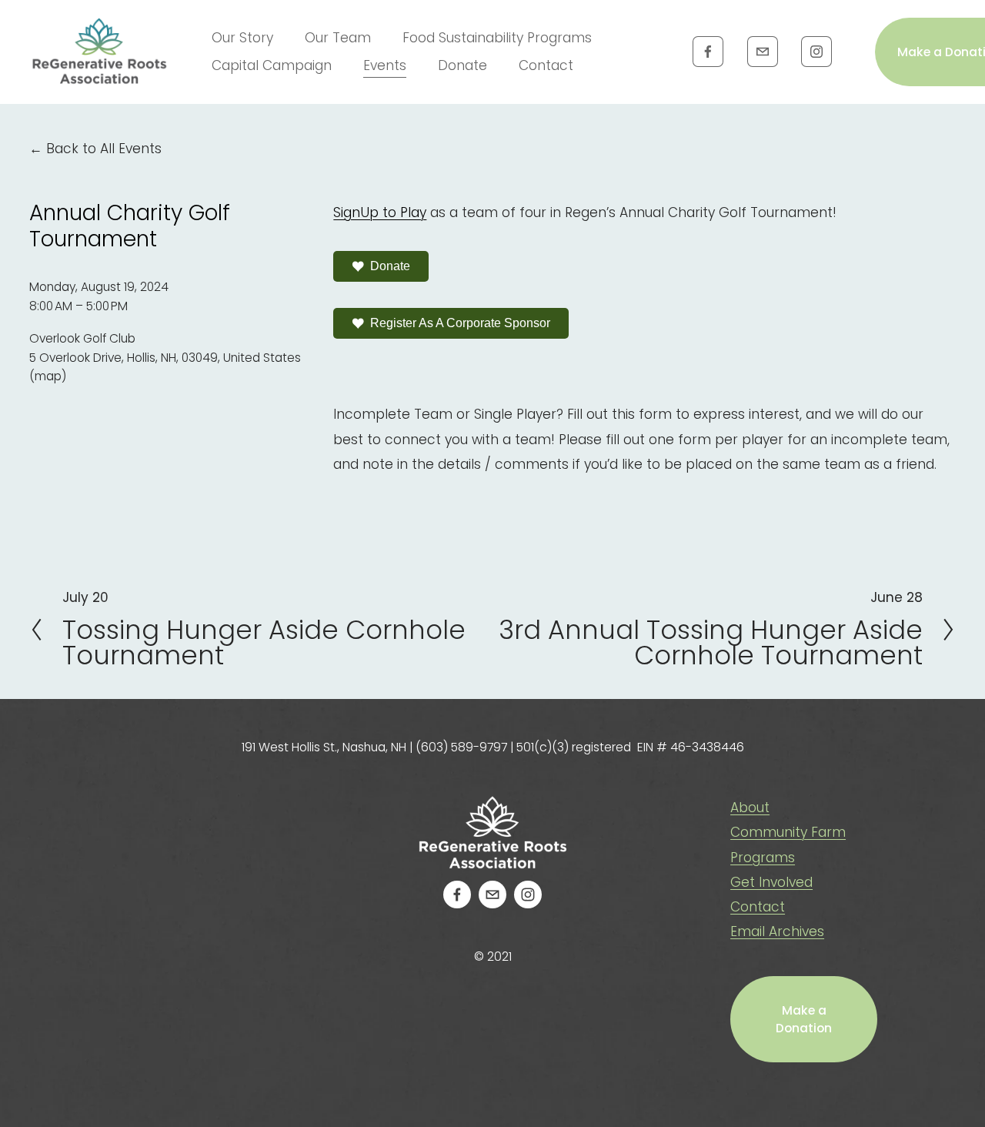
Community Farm (788, 832)
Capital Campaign (272, 65)
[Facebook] (708, 51)
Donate (462, 65)
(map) (47, 376)
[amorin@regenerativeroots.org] (762, 51)
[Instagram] (816, 51)
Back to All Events (104, 148)
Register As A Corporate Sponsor (460, 322)
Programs (762, 857)
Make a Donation (804, 1019)
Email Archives (777, 931)
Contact (546, 65)
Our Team (338, 37)
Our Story (242, 37)
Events (384, 65)
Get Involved (771, 882)
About (750, 807)
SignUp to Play (379, 212)
